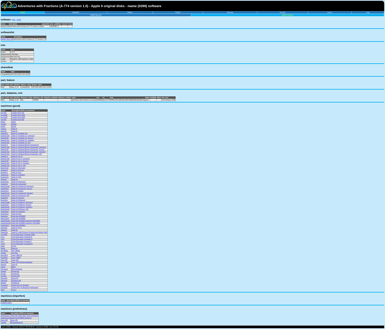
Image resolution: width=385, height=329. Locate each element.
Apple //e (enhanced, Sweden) (22, 193)
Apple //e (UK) (16, 214)
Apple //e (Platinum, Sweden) (21, 207)
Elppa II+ (14, 248)
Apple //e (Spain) (17, 191)
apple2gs (4, 216)
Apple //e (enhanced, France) (21, 189)
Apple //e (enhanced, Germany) (22, 186)
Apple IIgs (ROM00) (18, 218)
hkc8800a (4, 251)
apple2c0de (5, 136)
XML (13, 20)
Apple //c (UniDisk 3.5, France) (22, 138)
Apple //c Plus (16, 172)
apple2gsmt (5, 315)
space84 (4, 278)
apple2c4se (5, 163)
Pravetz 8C (15, 274)
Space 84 (14, 278)
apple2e (4, 179)
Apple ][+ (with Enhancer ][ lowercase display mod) (29, 232)
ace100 (3, 113)
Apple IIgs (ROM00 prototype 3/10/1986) (25, 223)
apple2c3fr (5, 149)
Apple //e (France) (17, 198)
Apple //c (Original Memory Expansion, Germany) (28, 147)
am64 (3, 126)
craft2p (3, 303)
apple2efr (4, 198)
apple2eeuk (5, 195)
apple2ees (5, 191)
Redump (230, 12)
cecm (3, 244)
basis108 (4, 320)
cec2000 (4, 235)
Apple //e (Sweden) (18, 211)
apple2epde (5, 202)
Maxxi (13, 267)
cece (3, 237)
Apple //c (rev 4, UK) (18, 165)
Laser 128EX (16, 257)
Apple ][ (14, 129)
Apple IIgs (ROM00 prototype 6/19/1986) (25, 221)
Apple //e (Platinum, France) (21, 205)
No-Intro (282, 12)
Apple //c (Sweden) (18, 175)
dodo (3, 246)
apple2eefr (5, 189)
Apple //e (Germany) (18, 182)
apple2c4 (4, 156)
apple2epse (5, 207)
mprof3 (3, 322)
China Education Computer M (21, 244)
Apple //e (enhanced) (18, 184)
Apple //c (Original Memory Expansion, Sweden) (28, 152)
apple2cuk (5, 177)
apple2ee (4, 184)
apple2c (4, 131)
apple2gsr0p (5, 221)
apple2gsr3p (5, 318)
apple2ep (4, 200)
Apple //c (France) (17, 170)
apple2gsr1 (5, 225)
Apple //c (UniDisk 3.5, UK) (20, 143)
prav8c (3, 274)
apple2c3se (5, 152)
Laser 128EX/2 (16, 255)
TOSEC (178, 12)
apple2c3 (4, 145)
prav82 (3, 271)
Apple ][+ (14, 230)
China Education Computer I (21, 241)
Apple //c (14, 131)
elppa (3, 248)
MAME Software (287, 15)
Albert (13, 122)
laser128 (4, 260)
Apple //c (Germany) (18, 168)
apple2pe (4, 232)
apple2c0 (4, 133)
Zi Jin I (13, 290)
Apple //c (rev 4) (17, 156)
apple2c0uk (5, 143)
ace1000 (4, 115)
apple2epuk (5, 209)
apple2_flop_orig (7, 39)
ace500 (3, 119)
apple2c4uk (5, 165)
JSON (19, 20)
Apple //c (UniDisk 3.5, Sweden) (22, 140)
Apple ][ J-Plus (16, 228)
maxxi (3, 267)
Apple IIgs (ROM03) (18, 216)
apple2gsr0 (5, 218)
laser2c (3, 264)
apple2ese (5, 211)
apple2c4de (5, 159)
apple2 (3, 129)
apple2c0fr (5, 138)
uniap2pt (4, 287)
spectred (4, 281)
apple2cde (5, 168)
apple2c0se (5, 140)
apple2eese (5, 193)
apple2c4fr (5, 161)
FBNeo (129, 12)
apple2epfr (5, 205)
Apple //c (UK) (16, 177)
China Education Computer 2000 (23, 235)
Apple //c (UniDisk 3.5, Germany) (23, 136)
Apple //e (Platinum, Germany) (22, 202)
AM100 (14, 124)
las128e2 (4, 255)
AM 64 (13, 126)
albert (3, 122)
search (329, 12)
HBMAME (75, 12)
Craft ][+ (9, 303)
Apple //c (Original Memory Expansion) (25, 145)
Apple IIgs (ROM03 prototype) (21, 318)
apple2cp (4, 172)
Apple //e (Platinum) (18, 200)
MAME (22, 12)
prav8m (3, 276)
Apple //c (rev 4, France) (19, 161)
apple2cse (5, 175)
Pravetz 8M (15, 276)
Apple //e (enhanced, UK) (20, 195)
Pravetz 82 (15, 271)
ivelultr (3, 253)
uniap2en (4, 285)
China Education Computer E (21, 237)
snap (368, 12)
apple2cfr (4, 170)
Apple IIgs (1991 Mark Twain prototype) (24, 315)
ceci (2, 241)
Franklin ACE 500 (17, 119)
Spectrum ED (16, 281)
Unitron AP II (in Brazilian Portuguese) (24, 287)
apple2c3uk (5, 154)
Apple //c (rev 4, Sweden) (20, 163)
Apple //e (14, 179)
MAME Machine (96, 15)
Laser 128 (15, 260)
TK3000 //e (15, 283)
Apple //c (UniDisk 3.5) (19, 133)
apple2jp (4, 228)
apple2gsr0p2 (6, 223)
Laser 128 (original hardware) (21, 262)
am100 (3, 124)
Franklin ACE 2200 (18, 117)
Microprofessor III (17, 322)
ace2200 (4, 117)
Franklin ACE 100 (17, 113)
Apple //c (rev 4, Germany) (20, 159)
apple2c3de (5, 147)
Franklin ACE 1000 (18, 115)
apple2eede (5, 186)
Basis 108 (14, 320)
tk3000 (3, 283)
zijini (2, 290)
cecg (3, 239)
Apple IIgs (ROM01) (18, 225)
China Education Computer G (21, 239)
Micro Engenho (16, 269)
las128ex (4, 257)
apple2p (4, 230)
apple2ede (5, 182)
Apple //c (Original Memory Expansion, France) (28, 149)
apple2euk (5, 214)
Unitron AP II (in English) (20, 285)
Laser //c (14, 264)
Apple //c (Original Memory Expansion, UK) (26, 154)
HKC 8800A (15, 251)
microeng (4, 269)
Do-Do (13, 246)
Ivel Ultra (14, 253)
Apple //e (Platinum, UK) (20, 209)
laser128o (4, 262)
